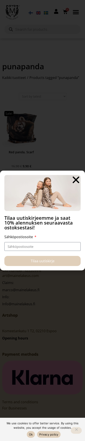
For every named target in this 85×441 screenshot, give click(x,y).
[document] (42, 220)
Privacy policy (48, 434)
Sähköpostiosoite (19, 236)
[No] (76, 430)
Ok (31, 434)
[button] (76, 179)
